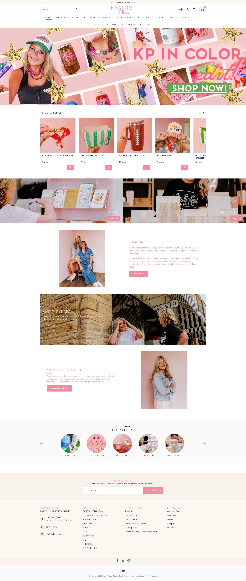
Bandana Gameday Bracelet (57, 156)
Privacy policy (131, 528)
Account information (175, 511)
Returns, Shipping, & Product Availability (141, 532)
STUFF (98, 24)
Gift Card (145, 24)
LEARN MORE (139, 274)
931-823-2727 (51, 527)
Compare (171, 524)
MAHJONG (112, 24)
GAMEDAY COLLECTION (67, 18)
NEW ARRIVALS (145, 18)
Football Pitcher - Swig (132, 156)
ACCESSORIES (188, 18)
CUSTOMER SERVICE (59, 388)
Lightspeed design (138, 576)
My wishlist (171, 519)
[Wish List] (194, 9)
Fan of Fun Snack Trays (93, 156)
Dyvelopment (153, 576)
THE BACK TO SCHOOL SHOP (96, 18)
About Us (129, 511)
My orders (171, 515)
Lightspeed (126, 576)
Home (49, 18)
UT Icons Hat (164, 156)
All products (172, 528)
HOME (161, 18)
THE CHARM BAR (128, 24)
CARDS (173, 18)
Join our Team (131, 519)
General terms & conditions (136, 524)
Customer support (132, 515)
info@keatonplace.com (55, 534)
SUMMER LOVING (124, 18)
